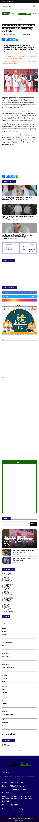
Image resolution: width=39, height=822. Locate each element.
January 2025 (7, 596)
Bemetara (4, 628)
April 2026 (6, 578)
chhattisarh (5, 650)
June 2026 (6, 576)
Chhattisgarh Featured (8, 661)
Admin (6, 744)
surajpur (4, 711)
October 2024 (7, 599)
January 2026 (7, 582)
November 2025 (8, 584)
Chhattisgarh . (6, 656)
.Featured (4, 623)
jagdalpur (4, 692)
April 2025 (6, 592)
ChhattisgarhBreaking (8, 667)
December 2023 (8, 611)
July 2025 (6, 589)
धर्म (2, 725)
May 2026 (6, 577)
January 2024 (7, 610)
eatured (4, 684)
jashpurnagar (5, 695)
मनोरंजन (3, 728)
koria (3, 700)
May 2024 (6, 605)
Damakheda (5, 673)
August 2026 (7, 573)
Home (22, 820)
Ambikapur (5, 626)
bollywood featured (7, 637)
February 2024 (8, 609)
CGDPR (3, 645)
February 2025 (8, 595)
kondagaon (5, 697)
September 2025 (8, 586)
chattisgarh (5, 648)
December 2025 (8, 583)
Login (16, 820)
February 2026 (8, 580)
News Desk (7, 745)
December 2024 (8, 597)
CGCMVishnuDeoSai (7, 642)
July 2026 (6, 575)
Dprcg (3, 681)
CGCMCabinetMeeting (7, 639)
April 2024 (6, 606)
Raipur (4, 706)
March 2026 (7, 579)
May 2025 (6, 591)
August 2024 (7, 602)
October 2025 (7, 585)
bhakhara (4, 631)
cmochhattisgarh (7, 670)
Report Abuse (9, 734)
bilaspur (4, 634)
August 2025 (7, 587)
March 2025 (7, 593)
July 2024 (6, 603)
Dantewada (5, 675)
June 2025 (6, 590)
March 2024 (7, 607)
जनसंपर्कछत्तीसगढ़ (5, 722)
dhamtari (4, 678)
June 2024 (6, 604)
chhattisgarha (6, 664)
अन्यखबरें (3, 717)
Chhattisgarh (5, 653)
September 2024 (8, 600)
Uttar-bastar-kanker (7, 714)
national (4, 703)
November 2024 (8, 598)
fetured (4, 689)
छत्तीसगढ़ (3, 719)
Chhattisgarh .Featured (15, 13)
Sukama (4, 708)
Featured (27, 34)
